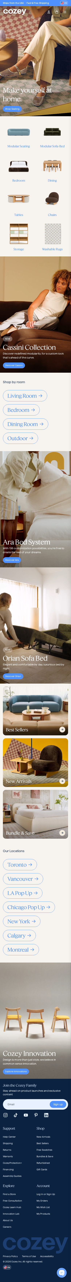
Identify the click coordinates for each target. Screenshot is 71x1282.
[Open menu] (65, 12)
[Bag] (57, 12)
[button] (64, 3)
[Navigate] (62, 729)
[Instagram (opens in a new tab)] (5, 1115)
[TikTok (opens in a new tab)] (15, 1115)
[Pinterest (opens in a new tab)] (36, 1115)
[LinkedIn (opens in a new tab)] (46, 1115)
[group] (35, 1104)
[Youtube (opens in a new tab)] (25, 1115)
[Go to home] (15, 12)
